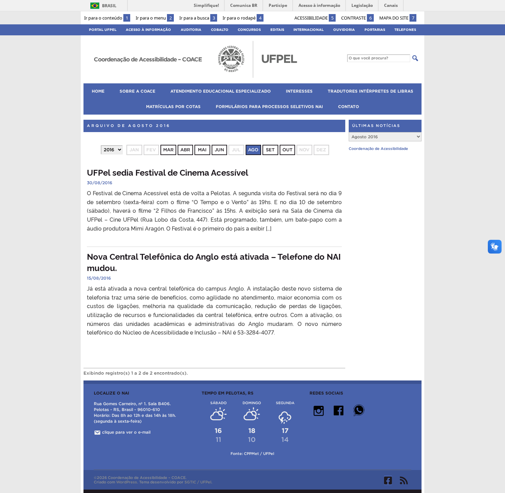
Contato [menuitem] (348, 106)
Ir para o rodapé (242, 18)
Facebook (388, 480)
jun (219, 149)
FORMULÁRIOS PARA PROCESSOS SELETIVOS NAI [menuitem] (269, 106)
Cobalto (219, 30)
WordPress (126, 482)
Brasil (109, 6)
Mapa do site (396, 18)
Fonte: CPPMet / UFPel (252, 453)
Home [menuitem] (98, 91)
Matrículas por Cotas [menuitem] (173, 106)
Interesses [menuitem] (299, 91)
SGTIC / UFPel (197, 482)
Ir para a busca (197, 18)
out (287, 149)
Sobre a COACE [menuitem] (137, 91)
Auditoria (191, 30)
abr (185, 149)
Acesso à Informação (148, 30)
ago (253, 149)
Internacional (308, 30)
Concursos (249, 30)
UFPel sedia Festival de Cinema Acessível (167, 172)
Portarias (374, 30)
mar (168, 149)
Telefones (405, 30)
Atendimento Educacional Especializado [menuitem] (220, 91)
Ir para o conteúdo (106, 18)
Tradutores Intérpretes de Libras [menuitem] (370, 91)
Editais (277, 30)
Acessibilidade (314, 18)
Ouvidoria (344, 30)
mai (202, 149)
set (270, 149)
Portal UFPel (102, 30)
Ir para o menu (154, 18)
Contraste (356, 18)
